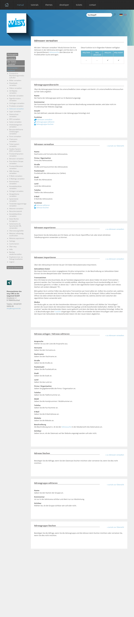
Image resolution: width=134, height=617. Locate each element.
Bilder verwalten (15, 80)
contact (92, 4)
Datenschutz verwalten (13, 115)
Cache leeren (14, 244)
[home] (6, 5)
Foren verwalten (15, 136)
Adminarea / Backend (12, 69)
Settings (12, 241)
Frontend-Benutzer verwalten (16, 167)
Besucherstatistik (15, 211)
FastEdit (58, 311)
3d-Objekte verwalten (13, 92)
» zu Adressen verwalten (114, 229)
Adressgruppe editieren (45, 122)
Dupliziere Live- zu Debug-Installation (16, 258)
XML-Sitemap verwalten (14, 172)
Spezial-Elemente (15, 267)
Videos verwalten (15, 88)
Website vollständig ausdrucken (16, 234)
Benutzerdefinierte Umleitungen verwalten (16, 132)
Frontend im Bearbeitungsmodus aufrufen (16, 75)
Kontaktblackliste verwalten (15, 187)
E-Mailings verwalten (16, 179)
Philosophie (12, 54)
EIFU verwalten (14, 119)
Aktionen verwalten (16, 209)
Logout (11, 262)
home (6, 5)
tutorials (34, 4)
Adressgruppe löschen (45, 124)
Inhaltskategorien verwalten (15, 126)
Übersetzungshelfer (16, 231)
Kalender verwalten (16, 96)
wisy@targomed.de (14, 308)
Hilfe (11, 249)
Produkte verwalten (16, 106)
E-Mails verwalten (15, 176)
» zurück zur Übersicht (115, 146)
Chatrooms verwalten (13, 140)
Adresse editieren (43, 205)
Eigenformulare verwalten (15, 99)
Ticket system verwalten (14, 145)
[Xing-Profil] (9, 282)
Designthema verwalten (14, 195)
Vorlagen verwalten (16, 191)
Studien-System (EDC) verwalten (15, 150)
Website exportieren (16, 238)
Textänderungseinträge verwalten (17, 205)
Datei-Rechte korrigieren (14, 220)
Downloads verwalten (13, 84)
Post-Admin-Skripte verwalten (16, 162)
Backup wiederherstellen (15, 253)
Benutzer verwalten (16, 159)
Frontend (11, 58)
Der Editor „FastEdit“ (11, 62)
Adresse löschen (42, 207)
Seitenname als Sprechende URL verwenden (15, 226)
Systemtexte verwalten (13, 200)
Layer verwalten (15, 111)
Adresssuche (54, 52)
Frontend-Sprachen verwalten (16, 155)
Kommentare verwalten (14, 183)
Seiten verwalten (15, 122)
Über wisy (12, 247)
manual (20, 4)
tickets (79, 4)
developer (64, 4)
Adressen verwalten (16, 109)
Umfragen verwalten (16, 103)
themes (48, 4)
